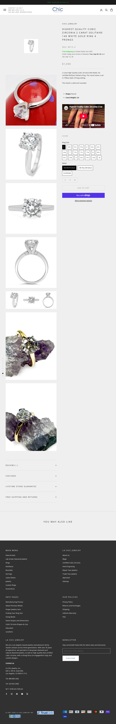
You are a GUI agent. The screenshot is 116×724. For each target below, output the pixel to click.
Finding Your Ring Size (14, 613)
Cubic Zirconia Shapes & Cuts (17, 624)
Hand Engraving (69, 566)
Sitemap (66, 581)
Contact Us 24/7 (15, 8)
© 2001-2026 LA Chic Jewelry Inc (19, 712)
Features (11, 476)
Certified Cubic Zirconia (71, 563)
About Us (66, 555)
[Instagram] (11, 693)
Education (9, 628)
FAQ (64, 617)
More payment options (83, 200)
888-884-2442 (13, 10)
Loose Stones (11, 578)
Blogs (65, 559)
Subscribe (71, 658)
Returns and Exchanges (71, 606)
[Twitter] (73, 135)
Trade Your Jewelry (70, 574)
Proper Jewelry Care (13, 609)
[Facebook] (70, 135)
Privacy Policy (68, 602)
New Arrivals (10, 555)
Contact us (10, 663)
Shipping (66, 609)
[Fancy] (27, 693)
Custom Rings (11, 585)
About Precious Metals (14, 606)
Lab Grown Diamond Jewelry (16, 559)
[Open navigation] (4, 10)
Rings (8, 563)
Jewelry (8, 581)
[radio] (63, 147)
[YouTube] (22, 693)
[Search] (106, 10)
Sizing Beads (10, 617)
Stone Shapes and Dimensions (17, 620)
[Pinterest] (76, 135)
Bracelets (9, 570)
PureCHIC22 (10, 589)
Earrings (9, 574)
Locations (9, 632)
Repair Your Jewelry (70, 570)
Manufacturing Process (14, 602)
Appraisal (66, 578)
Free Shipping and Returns (22, 497)
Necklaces (9, 566)
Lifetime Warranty (69, 613)
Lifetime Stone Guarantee (21, 486)
